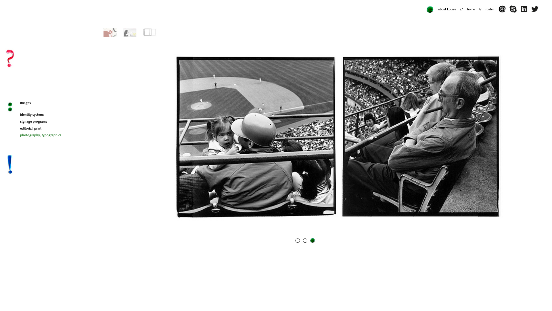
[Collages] (110, 32)
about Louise (447, 9)
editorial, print (30, 128)
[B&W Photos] (150, 32)
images (25, 103)
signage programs (33, 122)
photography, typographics (40, 135)
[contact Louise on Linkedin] (525, 12)
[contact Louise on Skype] (514, 12)
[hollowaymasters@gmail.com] (503, 12)
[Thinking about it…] (535, 12)
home (471, 9)
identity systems (32, 115)
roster (490, 9)
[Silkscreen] (130, 32)
